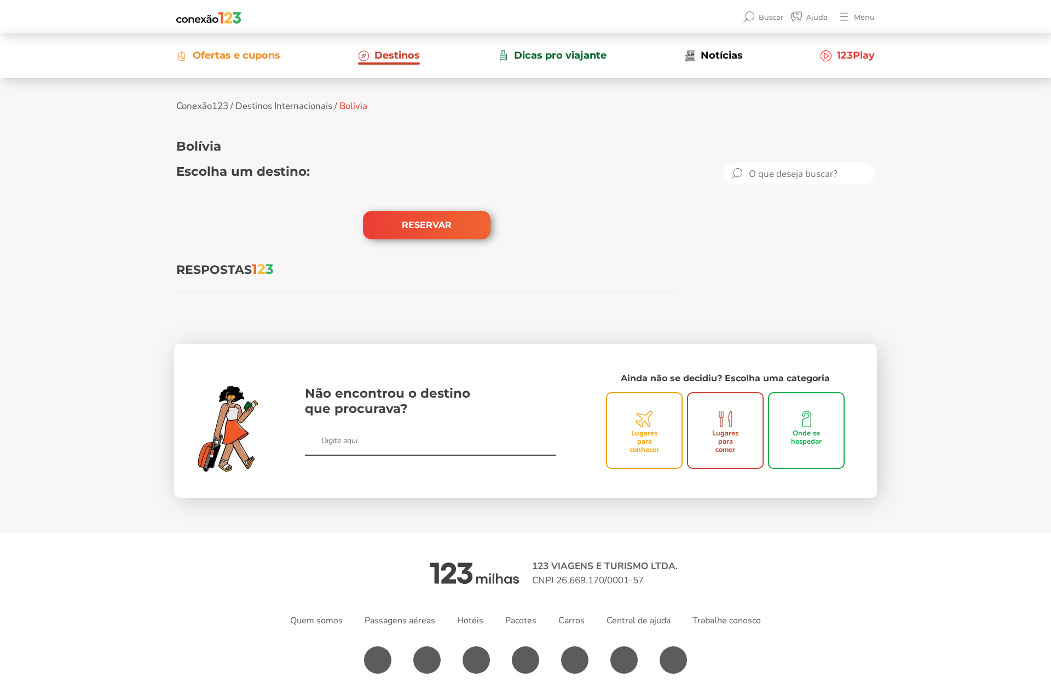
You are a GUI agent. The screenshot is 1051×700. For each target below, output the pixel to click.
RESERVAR (427, 225)
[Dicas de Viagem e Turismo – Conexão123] (208, 17)
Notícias (722, 55)
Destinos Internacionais (283, 106)
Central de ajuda (639, 621)
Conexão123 (202, 106)
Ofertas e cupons (236, 55)
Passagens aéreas (400, 621)
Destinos (397, 55)
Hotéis (470, 621)
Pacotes (520, 621)
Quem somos (316, 621)
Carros (571, 621)
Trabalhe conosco (726, 621)
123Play (856, 55)
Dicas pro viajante (560, 55)
